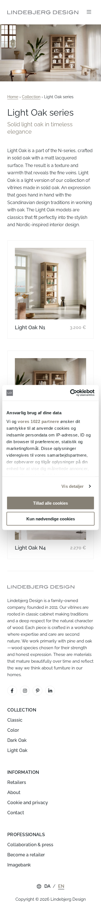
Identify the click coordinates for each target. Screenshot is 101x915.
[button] (89, 12)
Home (12, 97)
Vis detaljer (72, 486)
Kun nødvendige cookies (50, 518)
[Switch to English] (61, 886)
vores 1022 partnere (38, 421)
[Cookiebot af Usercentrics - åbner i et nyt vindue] (71, 393)
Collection (31, 97)
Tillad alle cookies (50, 502)
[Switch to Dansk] (47, 886)
